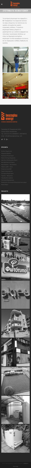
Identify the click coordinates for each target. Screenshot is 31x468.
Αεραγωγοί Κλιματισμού (7, 155)
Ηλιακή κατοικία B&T (6, 169)
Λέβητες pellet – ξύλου (7, 166)
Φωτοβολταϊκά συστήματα (8, 162)
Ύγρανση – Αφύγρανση (7, 175)
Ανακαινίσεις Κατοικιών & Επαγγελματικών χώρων (14, 182)
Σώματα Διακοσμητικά (6, 171)
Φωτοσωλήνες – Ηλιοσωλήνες (9, 164)
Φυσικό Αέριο (4, 184)
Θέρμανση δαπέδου (6, 153)
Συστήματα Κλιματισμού (7, 173)
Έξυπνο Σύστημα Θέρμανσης (8, 158)
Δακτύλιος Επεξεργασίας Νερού (9, 160)
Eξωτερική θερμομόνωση (7, 180)
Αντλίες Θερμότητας (6, 151)
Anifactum (26, 463)
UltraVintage (15, 466)
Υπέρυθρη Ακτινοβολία (7, 178)
